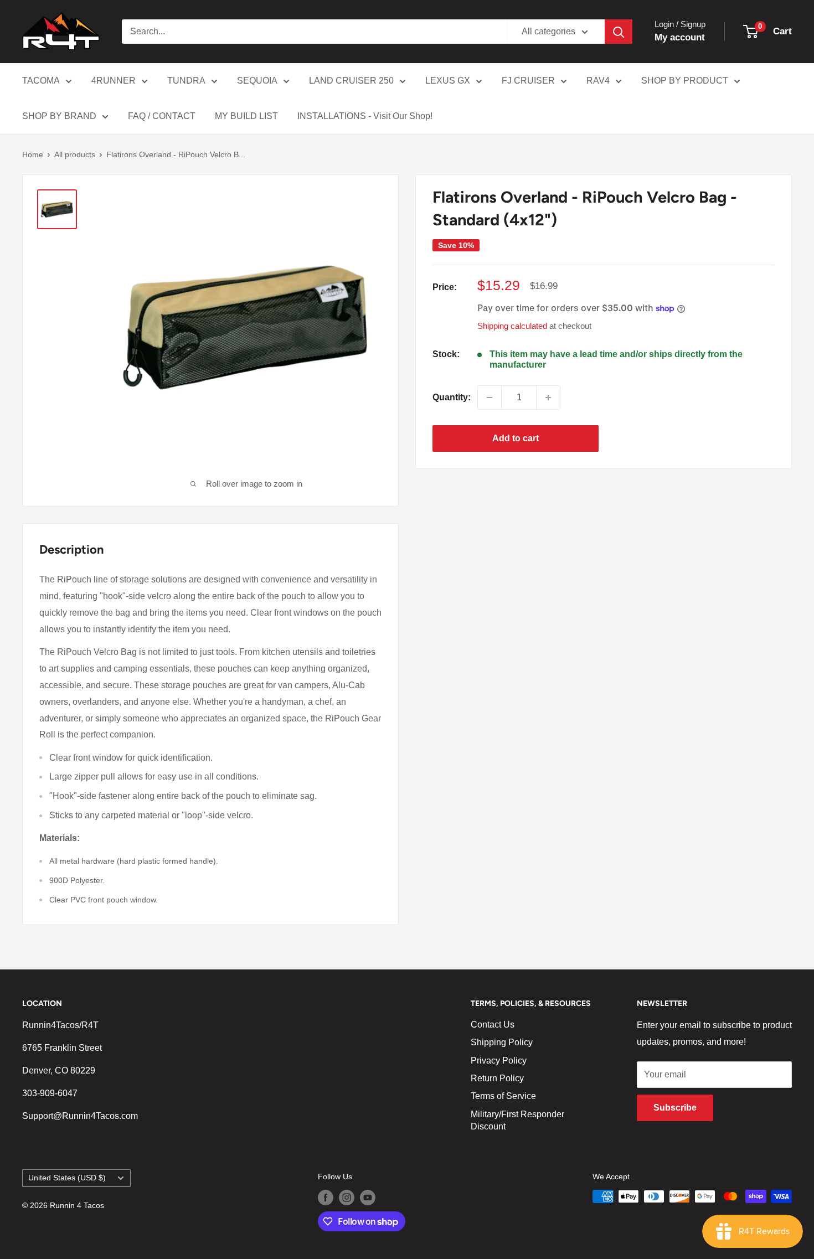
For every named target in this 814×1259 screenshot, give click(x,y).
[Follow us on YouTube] (367, 1197)
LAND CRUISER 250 (351, 80)
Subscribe (675, 1107)
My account (680, 37)
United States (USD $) (67, 1178)
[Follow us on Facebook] (325, 1197)
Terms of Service (503, 1096)
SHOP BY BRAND (59, 116)
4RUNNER (113, 80)
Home (32, 154)
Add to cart (515, 438)
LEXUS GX (447, 80)
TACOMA (41, 80)
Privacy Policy (499, 1060)
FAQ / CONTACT (161, 116)
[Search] (618, 31)
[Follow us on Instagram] (346, 1197)
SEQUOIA (257, 80)
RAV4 (598, 80)
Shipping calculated (512, 326)
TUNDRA (186, 80)
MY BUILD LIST (246, 116)
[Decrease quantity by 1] (489, 397)
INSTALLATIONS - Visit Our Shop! (364, 116)
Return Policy (497, 1078)
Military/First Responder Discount (517, 1120)
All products (74, 154)
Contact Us (492, 1024)
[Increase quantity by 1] (548, 397)
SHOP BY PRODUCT (684, 80)
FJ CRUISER (528, 80)
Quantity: (451, 397)
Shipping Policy (502, 1042)
